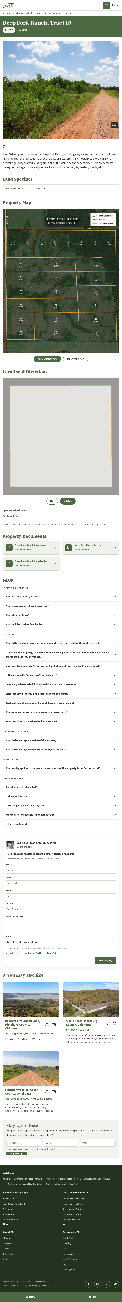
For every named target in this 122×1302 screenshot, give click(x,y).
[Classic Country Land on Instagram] (97, 1284)
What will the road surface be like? (25, 624)
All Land (6, 13)
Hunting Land (9, 1198)
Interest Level (12, 936)
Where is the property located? (23, 596)
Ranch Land (8, 1214)
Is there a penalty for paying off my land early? (31, 675)
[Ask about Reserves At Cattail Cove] (53, 1024)
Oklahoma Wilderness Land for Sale (61, 1183)
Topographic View (75, 359)
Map (52, 501)
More (5, 1224)
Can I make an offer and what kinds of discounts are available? (40, 703)
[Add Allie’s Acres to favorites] (107, 1022)
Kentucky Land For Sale (73, 1209)
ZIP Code (9, 903)
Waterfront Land (10, 1219)
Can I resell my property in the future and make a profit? (37, 694)
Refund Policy (34, 1285)
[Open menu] (106, 5)
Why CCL (66, 1264)
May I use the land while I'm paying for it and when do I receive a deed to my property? (54, 666)
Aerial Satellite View (47, 359)
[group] (61, 90)
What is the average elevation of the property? (32, 740)
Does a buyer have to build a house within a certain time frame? (41, 684)
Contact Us (8, 1253)
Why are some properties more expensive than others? (36, 712)
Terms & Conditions (11, 1285)
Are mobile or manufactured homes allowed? (31, 815)
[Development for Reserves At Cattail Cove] (31, 1014)
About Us (7, 1238)
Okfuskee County (34, 13)
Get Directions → (12, 516)
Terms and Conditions (36, 953)
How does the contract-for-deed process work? (32, 721)
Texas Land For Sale (72, 1219)
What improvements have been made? (27, 606)
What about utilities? (17, 615)
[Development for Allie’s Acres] (91, 1014)
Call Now (30, 1297)
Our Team (7, 1243)
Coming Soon (69, 1269)
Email (8, 877)
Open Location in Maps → (16, 510)
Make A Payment (70, 1259)
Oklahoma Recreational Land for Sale (24, 1183)
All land (6, 1178)
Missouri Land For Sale (72, 1203)
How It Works (68, 1238)
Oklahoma (18, 13)
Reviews (7, 1248)
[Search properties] (98, 5)
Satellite (68, 501)
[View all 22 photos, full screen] (61, 90)
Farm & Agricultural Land (14, 1203)
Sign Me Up (17, 1153)
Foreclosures (68, 1253)
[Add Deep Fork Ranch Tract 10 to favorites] (4, 146)
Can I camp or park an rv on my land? (26, 805)
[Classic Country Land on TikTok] (115, 1284)
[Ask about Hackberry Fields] (53, 1091)
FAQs (65, 1248)
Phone (9, 890)
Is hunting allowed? (16, 824)
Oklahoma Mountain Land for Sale (95, 1178)
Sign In (115, 5)
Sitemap (45, 1285)
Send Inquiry (105, 960)
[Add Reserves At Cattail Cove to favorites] (47, 1024)
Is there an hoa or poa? (18, 796)
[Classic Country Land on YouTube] (106, 1284)
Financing (67, 1243)
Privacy (24, 1285)
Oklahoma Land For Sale (74, 1198)
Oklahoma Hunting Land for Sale (60, 1178)
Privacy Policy (52, 953)
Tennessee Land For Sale (74, 1214)
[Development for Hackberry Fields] (31, 1083)
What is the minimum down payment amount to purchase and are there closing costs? (54, 643)
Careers (6, 1259)
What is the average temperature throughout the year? (37, 749)
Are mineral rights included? (21, 787)
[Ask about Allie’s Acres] (114, 1022)
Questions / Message (14, 916)
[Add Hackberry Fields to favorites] (47, 1091)
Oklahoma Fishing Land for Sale (28, 1178)
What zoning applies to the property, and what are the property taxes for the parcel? (53, 768)
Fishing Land (8, 1209)
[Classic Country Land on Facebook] (88, 1284)
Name (9, 865)
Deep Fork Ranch (53, 13)
